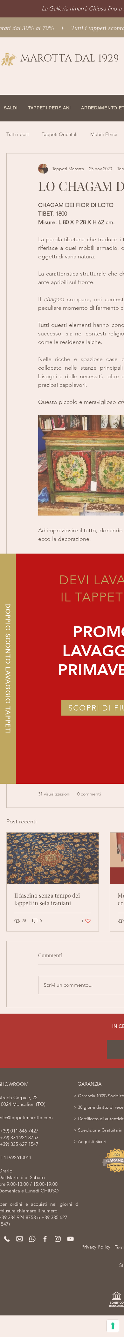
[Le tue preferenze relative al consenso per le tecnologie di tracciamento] (113, 1326)
